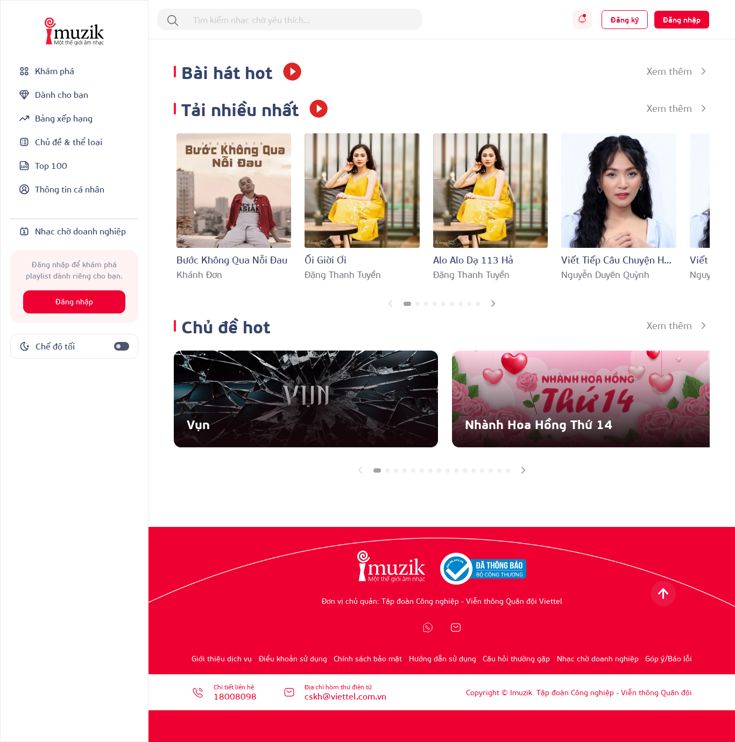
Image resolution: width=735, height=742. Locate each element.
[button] (407, 304)
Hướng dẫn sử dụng (442, 658)
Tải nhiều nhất (240, 108)
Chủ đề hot (225, 325)
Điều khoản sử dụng (293, 658)
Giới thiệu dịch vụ (222, 658)
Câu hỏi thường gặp (516, 658)
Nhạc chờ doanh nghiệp (598, 658)
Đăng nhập (74, 301)
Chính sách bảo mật (368, 658)
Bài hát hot (226, 71)
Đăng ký (625, 20)
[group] (306, 399)
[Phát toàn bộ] (288, 71)
